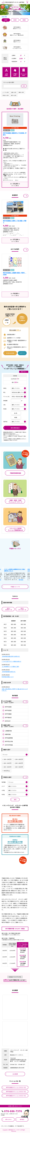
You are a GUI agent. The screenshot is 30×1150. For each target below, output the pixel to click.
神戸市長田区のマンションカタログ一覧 (16, 1091)
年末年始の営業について (8, 677)
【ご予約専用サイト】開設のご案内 (10, 666)
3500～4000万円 (19, 767)
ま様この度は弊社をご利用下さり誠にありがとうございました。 (15, 689)
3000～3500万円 (7, 767)
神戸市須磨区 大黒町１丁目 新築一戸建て (14, 221)
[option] (15, 9)
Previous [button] (1, 9)
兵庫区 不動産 (4, 16)
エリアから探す (5, 92)
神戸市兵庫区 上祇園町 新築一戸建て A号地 (14, 273)
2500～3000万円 (19, 763)
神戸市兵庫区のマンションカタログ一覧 (16, 1087)
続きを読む (21, 579)
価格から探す (21, 92)
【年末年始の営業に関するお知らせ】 (11, 656)
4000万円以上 (7, 771)
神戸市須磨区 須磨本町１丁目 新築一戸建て (14, 134)
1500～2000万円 (19, 759)
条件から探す (13, 95)
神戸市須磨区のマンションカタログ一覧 (16, 1095)
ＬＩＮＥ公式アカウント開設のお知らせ (11, 661)
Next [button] (28, 9)
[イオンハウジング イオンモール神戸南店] (13, 2)
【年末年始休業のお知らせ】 (9, 671)
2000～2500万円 (7, 763)
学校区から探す (5, 95)
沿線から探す (13, 92)
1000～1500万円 (7, 759)
